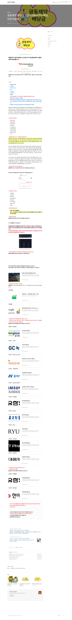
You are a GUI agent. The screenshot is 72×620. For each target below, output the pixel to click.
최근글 (49, 31)
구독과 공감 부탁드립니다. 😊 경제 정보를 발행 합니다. (17, 593)
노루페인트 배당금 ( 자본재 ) (13, 557)
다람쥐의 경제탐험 (11, 2)
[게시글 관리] (13, 547)
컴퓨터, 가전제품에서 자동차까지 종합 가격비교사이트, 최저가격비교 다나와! (22, 540)
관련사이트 (59, 615)
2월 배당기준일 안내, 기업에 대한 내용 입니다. (16, 555)
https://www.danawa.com (14, 536)
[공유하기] (11, 547)
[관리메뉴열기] (70, 2)
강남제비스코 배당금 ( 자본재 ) (13, 556)
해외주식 (49, 39)
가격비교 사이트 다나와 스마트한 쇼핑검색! (19, 538)
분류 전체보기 (50, 35)
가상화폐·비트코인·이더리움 (52, 41)
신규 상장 (49, 44)
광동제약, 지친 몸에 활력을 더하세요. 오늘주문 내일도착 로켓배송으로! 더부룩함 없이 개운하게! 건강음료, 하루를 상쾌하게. (25, 532)
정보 (48, 46)
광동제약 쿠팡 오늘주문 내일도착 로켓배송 (19, 530)
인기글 (52, 31)
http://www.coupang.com (14, 528)
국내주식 (10, 552)
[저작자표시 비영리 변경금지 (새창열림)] (20, 547)
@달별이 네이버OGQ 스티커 (61, 613)
